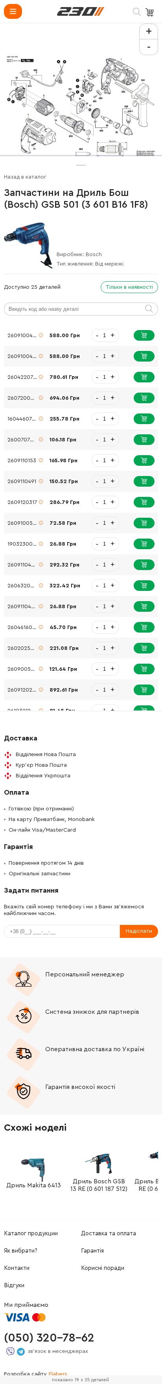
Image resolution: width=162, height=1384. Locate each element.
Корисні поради (102, 1268)
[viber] (10, 1351)
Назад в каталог (25, 177)
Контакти (16, 1268)
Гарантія (92, 1251)
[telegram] (21, 1352)
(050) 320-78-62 (49, 1338)
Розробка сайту (35, 1374)
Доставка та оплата (108, 1233)
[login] (80, 11)
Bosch (94, 254)
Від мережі (109, 264)
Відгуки (14, 1285)
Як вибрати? (20, 1251)
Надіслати (139, 931)
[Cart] (150, 12)
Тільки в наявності (129, 287)
